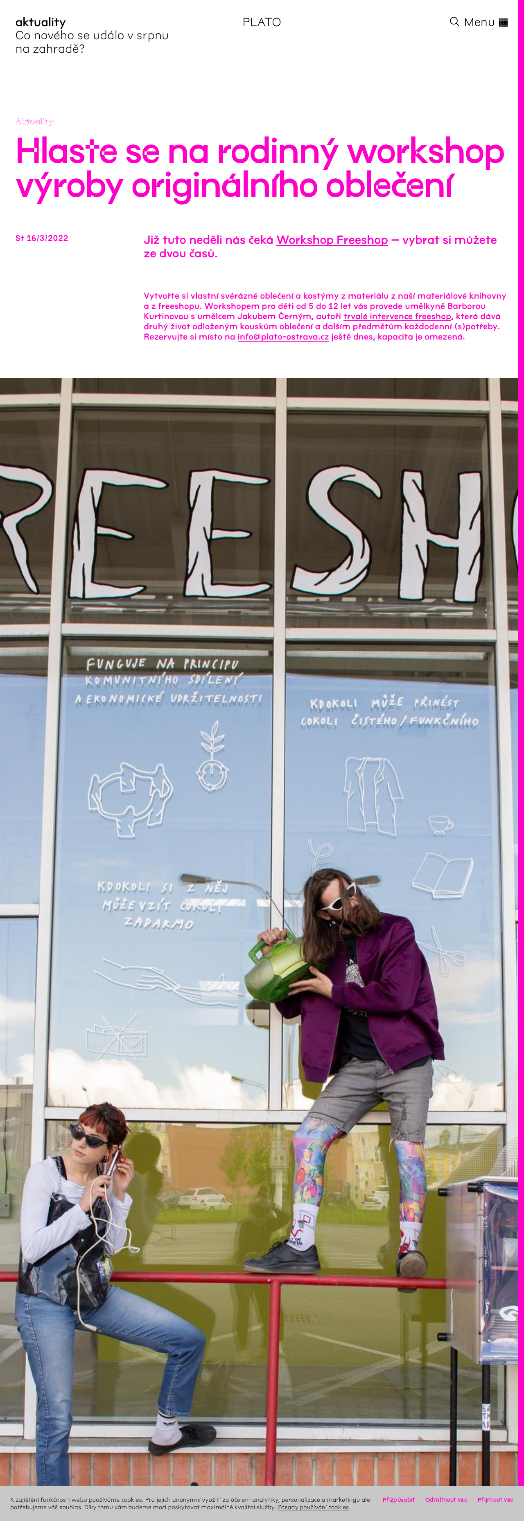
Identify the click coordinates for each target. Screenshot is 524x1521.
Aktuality (35, 122)
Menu (486, 22)
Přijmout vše (496, 1499)
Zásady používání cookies (313, 1507)
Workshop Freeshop (332, 240)
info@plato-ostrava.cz (283, 337)
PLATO (262, 22)
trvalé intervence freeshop (397, 317)
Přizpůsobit (399, 1499)
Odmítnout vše (446, 1499)
